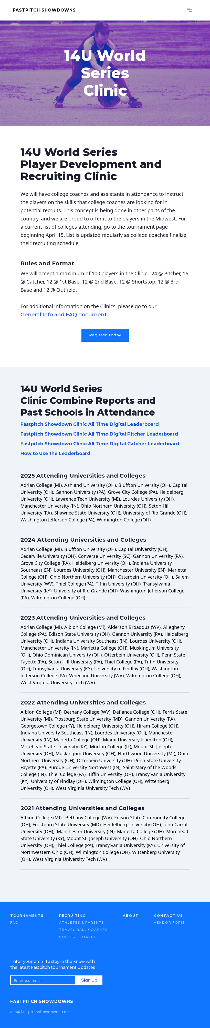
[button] (189, 10)
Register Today (105, 334)
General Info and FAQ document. (64, 314)
